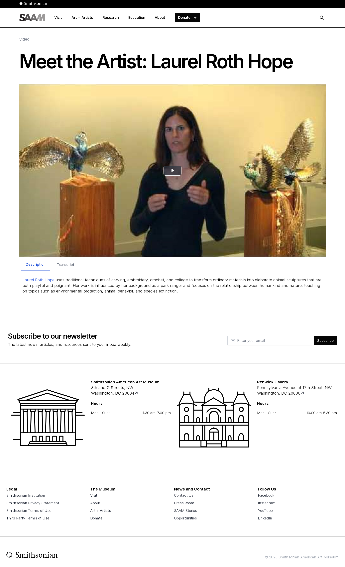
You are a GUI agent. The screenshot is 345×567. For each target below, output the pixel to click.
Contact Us (183, 495)
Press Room (184, 503)
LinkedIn (265, 518)
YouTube (265, 510)
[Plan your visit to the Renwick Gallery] (214, 417)
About (95, 503)
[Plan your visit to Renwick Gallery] (302, 393)
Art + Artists (100, 510)
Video (24, 39)
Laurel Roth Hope (39, 280)
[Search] (321, 17)
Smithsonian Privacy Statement (32, 503)
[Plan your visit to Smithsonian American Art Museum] (136, 393)
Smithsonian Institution (25, 495)
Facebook (266, 495)
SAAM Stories (185, 510)
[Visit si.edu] (32, 556)
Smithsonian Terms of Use (28, 510)
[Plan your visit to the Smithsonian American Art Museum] (48, 417)
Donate (96, 518)
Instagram (267, 503)
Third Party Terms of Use (27, 518)
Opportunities (185, 518)
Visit (93, 495)
